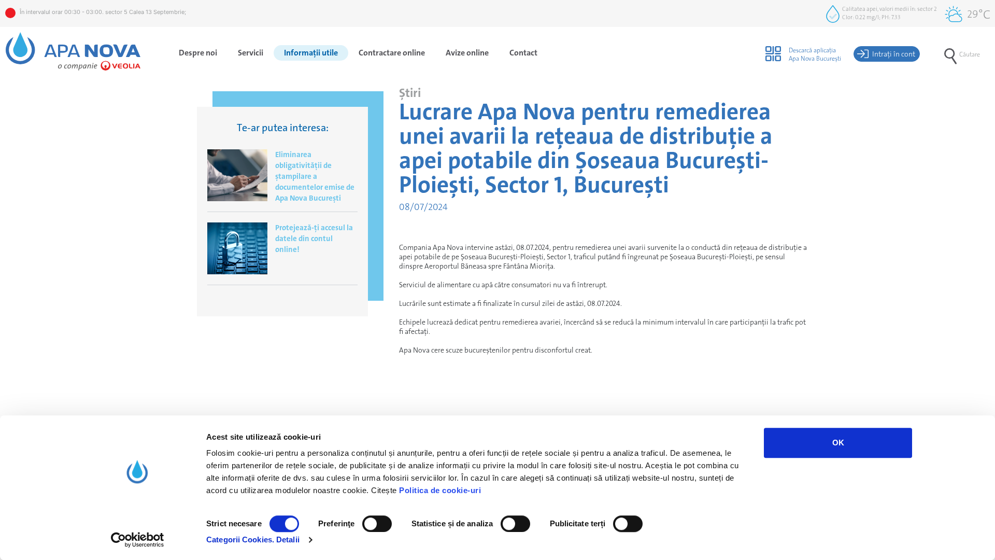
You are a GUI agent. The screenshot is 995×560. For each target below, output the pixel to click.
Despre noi (198, 52)
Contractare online (392, 52)
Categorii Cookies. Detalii (253, 539)
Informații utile (311, 52)
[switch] (377, 523)
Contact (523, 52)
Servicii (250, 52)
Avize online (467, 52)
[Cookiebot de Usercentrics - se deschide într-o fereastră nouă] (137, 540)
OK (838, 442)
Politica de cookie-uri (440, 490)
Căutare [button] (969, 54)
